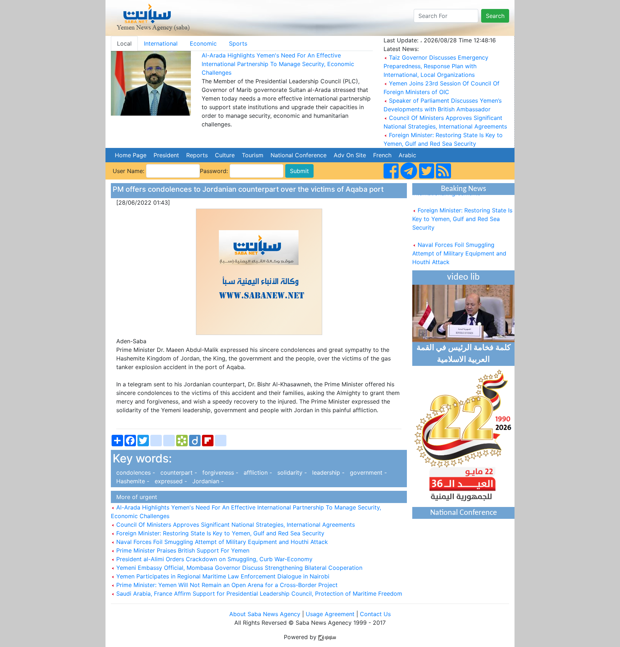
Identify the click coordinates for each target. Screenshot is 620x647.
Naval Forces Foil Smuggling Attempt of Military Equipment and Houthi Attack (221, 541)
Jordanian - (206, 481)
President (166, 155)
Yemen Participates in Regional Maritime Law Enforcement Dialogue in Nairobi (221, 576)
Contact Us (375, 614)
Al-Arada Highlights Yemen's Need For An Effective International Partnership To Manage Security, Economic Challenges (278, 64)
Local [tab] (124, 43)
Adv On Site (350, 155)
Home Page (130, 155)
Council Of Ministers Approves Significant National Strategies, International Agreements (234, 524)
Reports (197, 155)
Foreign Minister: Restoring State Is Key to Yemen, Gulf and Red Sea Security (219, 533)
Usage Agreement (330, 614)
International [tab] (161, 43)
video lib (463, 277)
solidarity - (291, 472)
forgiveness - (219, 472)
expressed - (170, 481)
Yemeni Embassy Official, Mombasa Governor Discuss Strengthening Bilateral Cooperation (238, 567)
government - (366, 472)
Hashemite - (132, 481)
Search (495, 15)
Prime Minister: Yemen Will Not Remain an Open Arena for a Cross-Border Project (226, 584)
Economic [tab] (203, 43)
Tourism (252, 155)
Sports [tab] (238, 43)
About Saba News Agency (265, 614)
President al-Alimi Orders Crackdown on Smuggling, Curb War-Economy (213, 559)
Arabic (407, 155)
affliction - (257, 472)
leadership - (327, 472)
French (382, 155)
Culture (224, 155)
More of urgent (135, 497)
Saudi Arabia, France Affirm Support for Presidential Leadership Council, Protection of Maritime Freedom (258, 593)
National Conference (298, 155)
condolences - (135, 472)
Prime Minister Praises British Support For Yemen (181, 550)
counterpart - (178, 472)
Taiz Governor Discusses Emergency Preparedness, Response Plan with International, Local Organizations (436, 66)
